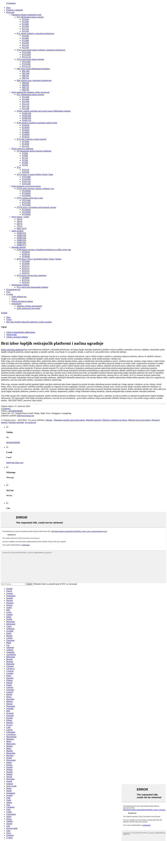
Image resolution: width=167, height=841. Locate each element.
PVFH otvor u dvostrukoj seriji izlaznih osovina (36, 207)
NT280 (25, 163)
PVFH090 (26, 214)
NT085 (25, 156)
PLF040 (25, 19)
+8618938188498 (15, 411)
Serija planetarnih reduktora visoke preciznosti (30, 92)
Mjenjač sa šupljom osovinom (115, 420)
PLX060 (25, 141)
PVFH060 (26, 212)
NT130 (25, 158)
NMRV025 (21, 233)
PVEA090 (26, 55)
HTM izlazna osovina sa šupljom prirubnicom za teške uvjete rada (44, 249)
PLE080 (25, 40)
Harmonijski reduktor (20, 285)
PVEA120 (26, 57)
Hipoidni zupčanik (16, 422)
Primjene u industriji (14, 10)
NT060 (25, 153)
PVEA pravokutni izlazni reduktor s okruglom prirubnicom (41, 50)
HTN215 (25, 268)
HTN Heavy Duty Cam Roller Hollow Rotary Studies (39, 259)
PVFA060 (26, 62)
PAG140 (25, 106)
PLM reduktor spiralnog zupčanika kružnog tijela (37, 123)
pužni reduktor (17, 231)
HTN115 (25, 266)
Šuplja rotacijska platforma (12, 349)
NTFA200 (26, 184)
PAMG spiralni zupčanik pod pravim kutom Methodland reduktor (44, 111)
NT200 (25, 160)
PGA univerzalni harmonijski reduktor (32, 287)
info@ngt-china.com (25, 415)
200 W (19, 221)
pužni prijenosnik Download (28, 308)
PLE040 (25, 36)
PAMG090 (26, 118)
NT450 (25, 165)
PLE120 (25, 45)
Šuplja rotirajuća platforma (22, 148)
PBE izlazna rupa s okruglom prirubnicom (34, 80)
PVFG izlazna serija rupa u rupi (30, 198)
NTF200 (25, 172)
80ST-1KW (21, 228)
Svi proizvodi (30, 422)
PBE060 (25, 83)
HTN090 (25, 264)
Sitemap (49, 420)
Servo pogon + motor (20, 217)
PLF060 (25, 22)
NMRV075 (21, 245)
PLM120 (25, 137)
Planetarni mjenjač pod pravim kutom (69, 420)
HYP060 (25, 278)
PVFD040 (26, 191)
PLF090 (25, 26)
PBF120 (25, 78)
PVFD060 (26, 193)
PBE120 (25, 87)
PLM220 (25, 130)
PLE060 (25, 38)
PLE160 (25, 47)
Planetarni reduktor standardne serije (26, 15)
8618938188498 (13, 442)
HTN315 (25, 271)
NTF (19, 167)
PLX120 (25, 146)
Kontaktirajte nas (13, 289)
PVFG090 (26, 205)
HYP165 (25, 282)
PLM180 (25, 127)
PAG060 (25, 99)
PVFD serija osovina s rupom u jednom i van (35, 188)
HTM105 (26, 252)
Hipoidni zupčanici (94, 420)
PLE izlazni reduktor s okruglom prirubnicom (35, 33)
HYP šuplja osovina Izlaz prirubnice (31, 275)
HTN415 (25, 273)
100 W (19, 219)
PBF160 (25, 76)
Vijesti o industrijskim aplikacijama (20, 332)
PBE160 (25, 90)
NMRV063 (21, 242)
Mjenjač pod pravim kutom (139, 420)
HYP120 (25, 280)
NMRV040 (21, 238)
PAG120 (25, 104)
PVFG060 (26, 203)
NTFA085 (26, 179)
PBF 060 (25, 71)
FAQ (8, 292)
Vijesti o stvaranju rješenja (17, 337)
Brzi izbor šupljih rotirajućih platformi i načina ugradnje (29, 322)
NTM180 (26, 257)
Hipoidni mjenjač (18, 247)
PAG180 (25, 109)
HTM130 (26, 254)
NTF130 (25, 170)
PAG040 (25, 97)
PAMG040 (26, 113)
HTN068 (25, 261)
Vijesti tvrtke (11, 334)
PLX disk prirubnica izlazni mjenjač (31, 139)
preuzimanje (16, 304)
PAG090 (25, 101)
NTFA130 (26, 181)
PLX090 (25, 144)
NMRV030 (21, 235)
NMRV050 (21, 240)
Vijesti (14, 299)
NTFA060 (26, 177)
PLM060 (25, 132)
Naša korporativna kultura (22, 301)
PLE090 (25, 43)
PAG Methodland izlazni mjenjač (30, 94)
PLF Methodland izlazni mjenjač (30, 17)
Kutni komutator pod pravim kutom (26, 186)
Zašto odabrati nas (18, 296)
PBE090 (25, 85)
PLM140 (25, 125)
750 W (19, 226)
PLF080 (25, 24)
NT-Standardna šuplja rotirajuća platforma (34, 151)
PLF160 (25, 31)
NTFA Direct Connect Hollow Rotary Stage (35, 174)
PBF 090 (25, 73)
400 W (19, 224)
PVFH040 (26, 210)
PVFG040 (26, 200)
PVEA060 (26, 52)
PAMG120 (26, 120)
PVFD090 (26, 195)
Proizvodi (10, 12)
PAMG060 (26, 116)
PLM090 (25, 134)
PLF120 (25, 29)
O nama (9, 294)
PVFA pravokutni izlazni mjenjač (30, 59)
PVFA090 (26, 64)
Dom (8, 8)
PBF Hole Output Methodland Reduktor (33, 69)
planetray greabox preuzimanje (29, 306)
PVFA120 (26, 66)
